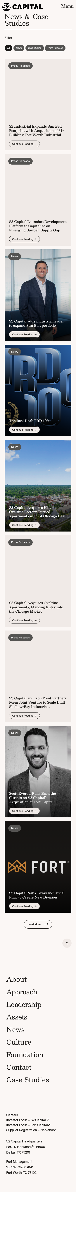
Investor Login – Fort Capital (27, 1125)
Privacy (11, 1214)
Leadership (23, 1004)
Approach (21, 992)
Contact (19, 1066)
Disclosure (14, 1223)
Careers (12, 1115)
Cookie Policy (53, 1214)
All (8, 48)
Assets (16, 1017)
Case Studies (34, 48)
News (19, 48)
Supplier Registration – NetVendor (31, 1130)
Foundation (24, 1054)
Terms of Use (30, 1214)
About (16, 979)
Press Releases (55, 48)
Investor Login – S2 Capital (26, 1120)
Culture (18, 1041)
